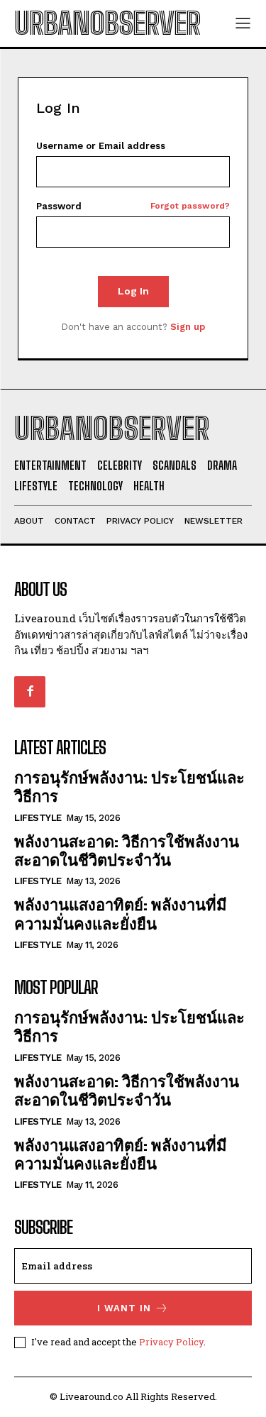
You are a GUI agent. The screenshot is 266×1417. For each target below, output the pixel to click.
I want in (124, 1308)
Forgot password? (190, 206)
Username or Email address (100, 145)
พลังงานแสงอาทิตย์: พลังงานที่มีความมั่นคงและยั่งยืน (120, 913)
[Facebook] (29, 691)
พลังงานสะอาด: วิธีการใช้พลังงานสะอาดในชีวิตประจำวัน (126, 850)
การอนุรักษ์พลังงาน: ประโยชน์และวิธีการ (129, 786)
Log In (133, 291)
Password (133, 206)
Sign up (187, 326)
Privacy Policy (171, 1341)
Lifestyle (38, 817)
